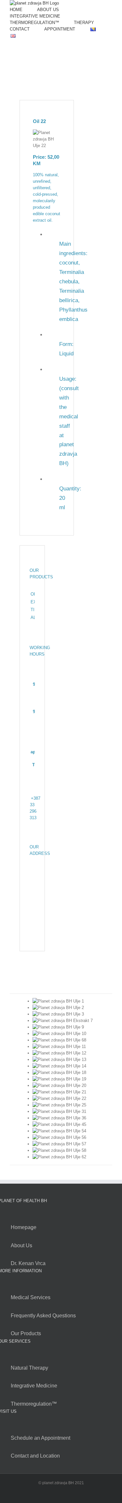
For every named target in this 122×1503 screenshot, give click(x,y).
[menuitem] (16, 9)
